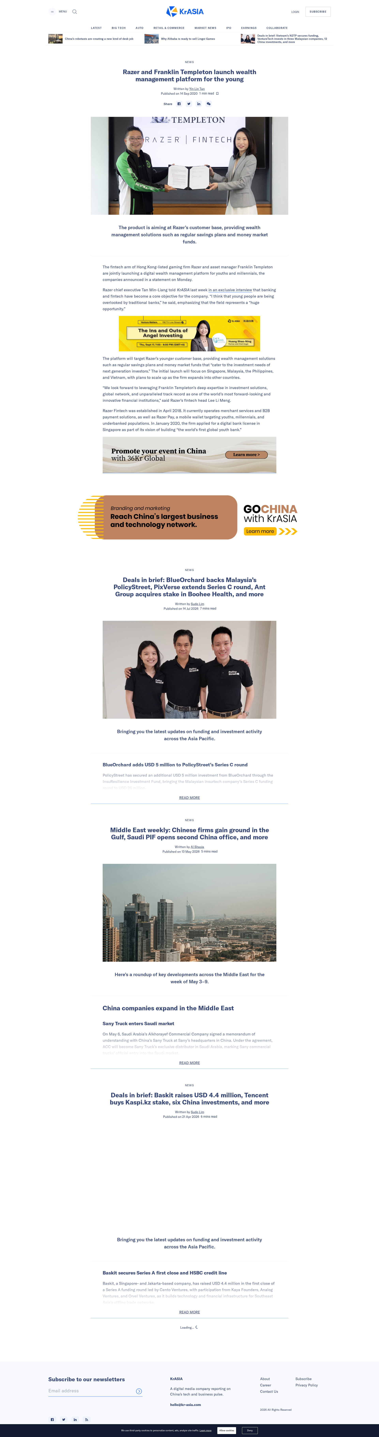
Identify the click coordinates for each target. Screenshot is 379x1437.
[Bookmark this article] (217, 93)
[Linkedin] (199, 104)
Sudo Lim (197, 604)
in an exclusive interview (230, 289)
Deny (250, 1430)
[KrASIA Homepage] (185, 11)
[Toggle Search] (75, 12)
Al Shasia (197, 847)
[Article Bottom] (189, 455)
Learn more (205, 1430)
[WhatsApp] (208, 104)
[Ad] (189, 517)
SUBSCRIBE (318, 11)
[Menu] (52, 12)
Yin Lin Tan (197, 89)
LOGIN (295, 11)
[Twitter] (189, 104)
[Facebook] (179, 104)
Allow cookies (226, 1430)
